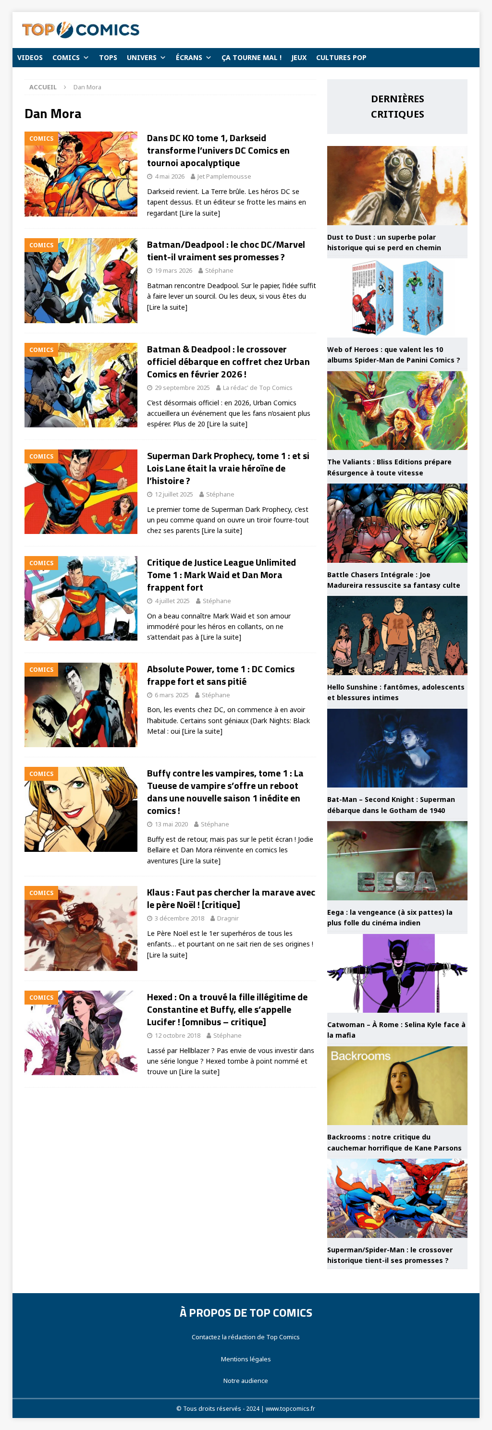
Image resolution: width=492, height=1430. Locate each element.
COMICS (66, 57)
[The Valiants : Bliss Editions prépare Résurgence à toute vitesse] (397, 410)
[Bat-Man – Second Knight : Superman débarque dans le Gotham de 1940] (397, 748)
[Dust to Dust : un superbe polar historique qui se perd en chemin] (397, 185)
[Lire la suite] (200, 213)
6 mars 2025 (172, 695)
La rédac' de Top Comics (258, 387)
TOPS (108, 57)
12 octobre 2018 (177, 1035)
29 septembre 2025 (182, 387)
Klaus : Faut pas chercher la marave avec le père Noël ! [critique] (231, 898)
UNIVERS (142, 57)
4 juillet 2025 (172, 600)
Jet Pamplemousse (224, 176)
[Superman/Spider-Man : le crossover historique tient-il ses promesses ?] (397, 1198)
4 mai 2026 (169, 176)
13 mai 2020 (171, 824)
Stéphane (219, 270)
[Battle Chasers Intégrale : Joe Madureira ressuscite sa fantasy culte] (397, 523)
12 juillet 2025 (174, 494)
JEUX (299, 57)
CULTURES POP (341, 57)
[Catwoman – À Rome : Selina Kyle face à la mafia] (397, 973)
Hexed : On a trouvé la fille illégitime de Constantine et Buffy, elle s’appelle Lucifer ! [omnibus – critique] (227, 1009)
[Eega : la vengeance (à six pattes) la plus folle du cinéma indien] (397, 860)
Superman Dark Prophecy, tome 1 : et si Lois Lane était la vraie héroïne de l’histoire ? (228, 468)
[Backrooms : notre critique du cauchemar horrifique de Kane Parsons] (397, 1086)
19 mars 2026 (173, 270)
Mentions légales (246, 1359)
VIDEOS (30, 57)
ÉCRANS (189, 57)
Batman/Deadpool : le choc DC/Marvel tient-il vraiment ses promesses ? (226, 250)
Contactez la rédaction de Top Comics (246, 1337)
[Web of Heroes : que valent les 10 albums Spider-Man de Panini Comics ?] (397, 298)
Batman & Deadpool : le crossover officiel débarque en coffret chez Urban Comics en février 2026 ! (228, 361)
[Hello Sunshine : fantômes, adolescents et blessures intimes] (397, 635)
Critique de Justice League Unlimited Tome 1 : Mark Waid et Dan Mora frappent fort (221, 574)
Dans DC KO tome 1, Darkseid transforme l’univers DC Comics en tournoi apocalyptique (218, 150)
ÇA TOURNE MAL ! (251, 57)
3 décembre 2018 (179, 918)
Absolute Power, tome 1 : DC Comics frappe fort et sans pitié (221, 675)
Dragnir (228, 918)
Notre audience (245, 1380)
